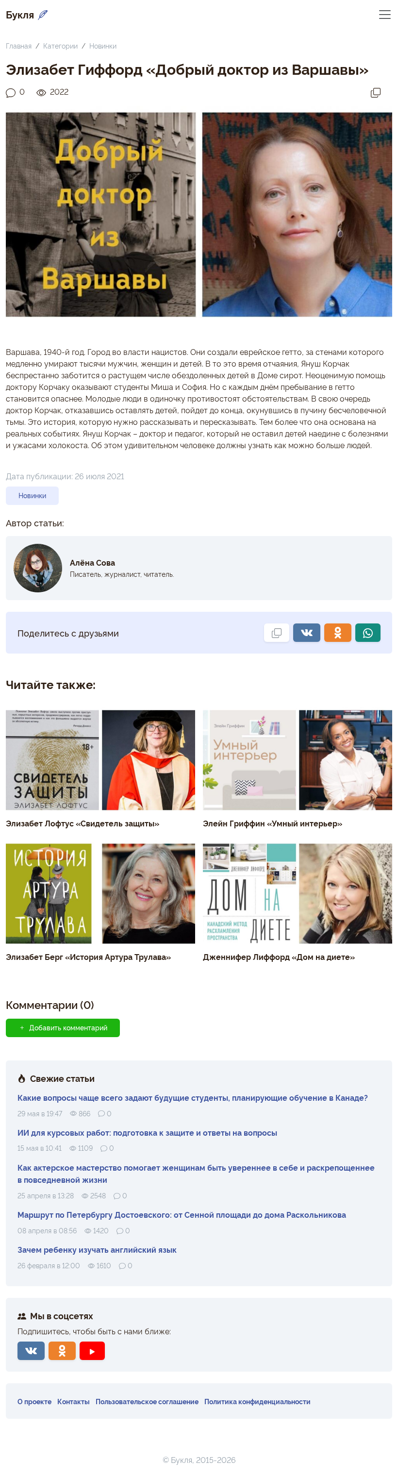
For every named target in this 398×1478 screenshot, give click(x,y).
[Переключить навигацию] (385, 13)
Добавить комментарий (68, 1027)
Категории (60, 45)
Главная (19, 45)
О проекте (34, 1401)
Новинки (102, 45)
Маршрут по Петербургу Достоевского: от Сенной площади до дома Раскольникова (181, 1214)
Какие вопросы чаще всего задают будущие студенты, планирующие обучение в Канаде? (192, 1097)
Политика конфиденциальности (257, 1401)
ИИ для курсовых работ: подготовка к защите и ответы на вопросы (147, 1132)
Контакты (73, 1401)
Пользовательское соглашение (147, 1401)
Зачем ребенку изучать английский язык (97, 1249)
